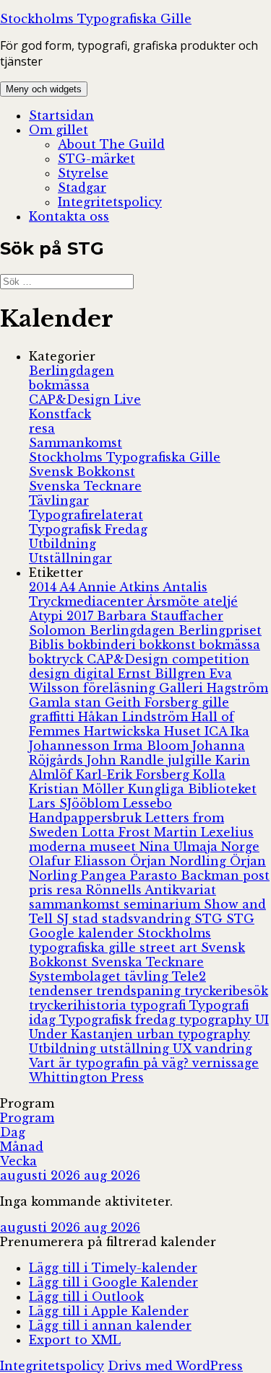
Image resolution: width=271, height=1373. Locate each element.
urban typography (193, 1034)
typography (217, 1019)
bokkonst (169, 644)
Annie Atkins (120, 587)
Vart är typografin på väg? (110, 1063)
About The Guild (111, 144)
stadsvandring (148, 918)
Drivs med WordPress (175, 1366)
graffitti (53, 717)
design (51, 673)
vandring (223, 1048)
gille (215, 702)
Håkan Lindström (135, 717)
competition (210, 659)
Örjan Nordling (180, 861)
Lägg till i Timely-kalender (113, 1268)
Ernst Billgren (164, 673)
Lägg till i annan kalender (110, 1325)
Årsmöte (175, 601)
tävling (148, 976)
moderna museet (84, 846)
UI (262, 1019)
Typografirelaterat (86, 515)
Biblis (48, 644)
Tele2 (189, 976)
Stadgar (82, 187)
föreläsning (121, 688)
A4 (68, 587)
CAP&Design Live (85, 399)
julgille (191, 760)
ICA (218, 731)
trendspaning (140, 991)
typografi (159, 1005)
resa (42, 428)
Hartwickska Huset (144, 731)
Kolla (209, 774)
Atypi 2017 (63, 616)
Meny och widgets (44, 89)
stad (87, 918)
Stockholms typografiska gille (120, 940)
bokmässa (59, 385)
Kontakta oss (69, 216)
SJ (64, 918)
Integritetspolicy (110, 202)
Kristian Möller (78, 789)
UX (184, 1048)
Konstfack (60, 414)
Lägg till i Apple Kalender (109, 1311)
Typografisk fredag (119, 1019)
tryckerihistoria (79, 1005)
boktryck (58, 659)
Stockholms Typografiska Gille (96, 19)
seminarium (164, 904)
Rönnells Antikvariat (151, 890)
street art (170, 947)
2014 (44, 587)
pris (42, 890)
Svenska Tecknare (85, 486)
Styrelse (83, 173)
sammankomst (76, 904)
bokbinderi (103, 644)
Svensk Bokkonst (82, 471)
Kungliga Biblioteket (192, 789)
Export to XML (75, 1340)
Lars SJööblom (76, 803)
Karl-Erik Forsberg (134, 774)
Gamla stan (67, 702)
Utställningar (70, 558)
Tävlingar (59, 500)
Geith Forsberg (153, 702)
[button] (108, 1242)
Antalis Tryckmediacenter (118, 594)
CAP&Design (129, 659)
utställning (136, 1048)
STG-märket (96, 158)
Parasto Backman (186, 875)
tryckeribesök (226, 991)
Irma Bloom (152, 745)
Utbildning (62, 544)
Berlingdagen (71, 370)
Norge (240, 846)
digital (96, 673)
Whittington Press (86, 1077)
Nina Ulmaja (180, 846)
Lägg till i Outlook (86, 1296)
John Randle (127, 760)
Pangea (105, 875)
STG (210, 918)
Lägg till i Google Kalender (113, 1282)
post (256, 875)
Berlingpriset (220, 630)
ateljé (220, 601)
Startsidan (61, 115)
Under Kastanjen (83, 1034)
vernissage (225, 1063)
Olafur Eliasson (79, 861)
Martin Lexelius (204, 832)
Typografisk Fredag (88, 529)
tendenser (62, 991)
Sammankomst (75, 443)
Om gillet (58, 130)
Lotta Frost (118, 832)
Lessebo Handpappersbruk (100, 810)
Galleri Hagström (213, 688)
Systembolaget (76, 976)
